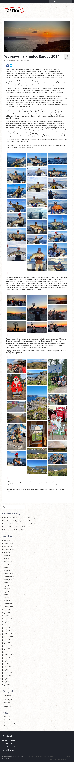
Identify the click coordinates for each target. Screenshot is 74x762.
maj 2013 (6, 664)
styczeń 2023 (8, 568)
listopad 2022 (8, 571)
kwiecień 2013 (8, 667)
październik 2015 (9, 655)
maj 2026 (7, 541)
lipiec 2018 (7, 643)
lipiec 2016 (7, 649)
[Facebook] (7, 65)
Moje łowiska (8, 699)
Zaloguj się (7, 717)
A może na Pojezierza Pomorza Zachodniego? (18, 524)
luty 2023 (6, 565)
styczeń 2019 (8, 625)
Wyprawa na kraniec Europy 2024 (14, 530)
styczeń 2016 (8, 652)
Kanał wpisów (8, 720)
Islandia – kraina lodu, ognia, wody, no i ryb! (17, 521)
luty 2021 (6, 586)
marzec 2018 (8, 646)
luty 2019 (6, 622)
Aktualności (23, 60)
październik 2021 (9, 577)
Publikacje (7, 703)
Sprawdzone (7, 706)
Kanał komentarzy (9, 723)
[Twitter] (11, 65)
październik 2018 (9, 634)
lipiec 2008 (7, 685)
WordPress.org (8, 726)
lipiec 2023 (7, 559)
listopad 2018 (8, 631)
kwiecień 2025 (8, 547)
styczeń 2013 (8, 673)
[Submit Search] (50, 1)
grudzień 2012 (8, 676)
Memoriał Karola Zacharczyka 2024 (15, 527)
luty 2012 (6, 679)
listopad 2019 (8, 601)
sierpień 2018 (8, 640)
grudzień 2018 (8, 628)
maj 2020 (7, 589)
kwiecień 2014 (8, 658)
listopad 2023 (8, 553)
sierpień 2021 (8, 580)
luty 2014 (6, 661)
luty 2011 (6, 682)
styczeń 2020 (8, 595)
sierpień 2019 (8, 610)
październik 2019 (9, 604)
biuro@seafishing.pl (10, 746)
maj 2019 (7, 616)
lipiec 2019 (7, 613)
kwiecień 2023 (8, 562)
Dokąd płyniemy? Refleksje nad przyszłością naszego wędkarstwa (24, 518)
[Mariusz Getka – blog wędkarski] (37, 10)
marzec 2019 (8, 619)
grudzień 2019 (8, 598)
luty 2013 (6, 670)
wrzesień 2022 (8, 574)
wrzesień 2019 (8, 607)
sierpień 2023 (8, 556)
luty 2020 (7, 592)
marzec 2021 (8, 583)
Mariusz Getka (11, 60)
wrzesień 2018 (8, 637)
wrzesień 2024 (8, 550)
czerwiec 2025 (8, 544)
